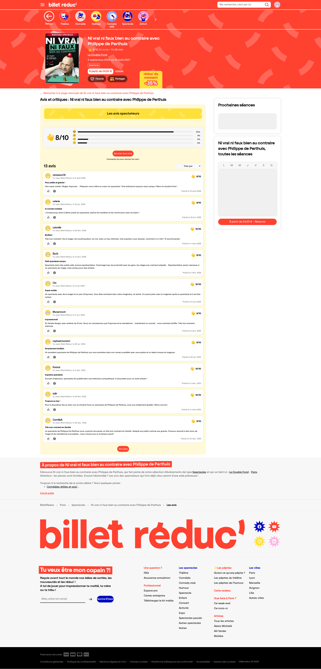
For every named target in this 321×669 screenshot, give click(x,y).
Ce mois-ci (221, 608)
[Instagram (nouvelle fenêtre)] (259, 541)
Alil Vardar (220, 631)
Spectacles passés (190, 618)
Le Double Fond (97, 55)
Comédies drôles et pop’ (62, 486)
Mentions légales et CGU (112, 661)
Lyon (252, 578)
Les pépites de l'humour (228, 583)
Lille (251, 593)
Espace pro (151, 590)
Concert (184, 603)
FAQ (146, 573)
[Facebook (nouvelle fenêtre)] (259, 526)
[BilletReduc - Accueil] (63, 5)
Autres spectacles (190, 623)
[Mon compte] (277, 4)
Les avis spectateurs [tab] (123, 114)
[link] (121, 175)
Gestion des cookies (224, 661)
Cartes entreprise (154, 595)
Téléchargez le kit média (159, 600)
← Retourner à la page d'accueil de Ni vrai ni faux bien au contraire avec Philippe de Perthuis (97, 93)
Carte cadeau (222, 590)
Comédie (184, 578)
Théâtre (183, 573)
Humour (184, 588)
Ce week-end (222, 603)
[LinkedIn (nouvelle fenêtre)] (274, 541)
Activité (183, 608)
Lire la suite (47, 493)
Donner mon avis (123, 153)
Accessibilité (203, 661)
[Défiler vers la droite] (155, 19)
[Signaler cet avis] (54, 191)
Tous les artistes (224, 621)
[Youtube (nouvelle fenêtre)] (274, 526)
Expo (182, 613)
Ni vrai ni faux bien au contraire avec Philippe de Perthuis (126, 505)
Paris (254, 472)
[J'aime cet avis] (48, 191)
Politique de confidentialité (81, 661)
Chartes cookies (139, 661)
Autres (183, 628)
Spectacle (185, 593)
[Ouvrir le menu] (43, 4)
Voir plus (123, 449)
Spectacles (199, 472)
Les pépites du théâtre (228, 578)
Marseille (254, 583)
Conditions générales (51, 661)
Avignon (254, 588)
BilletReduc (47, 505)
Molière (218, 636)
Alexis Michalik (223, 626)
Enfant (183, 598)
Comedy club (187, 583)
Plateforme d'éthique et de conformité (172, 661)
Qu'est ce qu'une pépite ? (229, 573)
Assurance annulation (157, 578)
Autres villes (256, 598)
